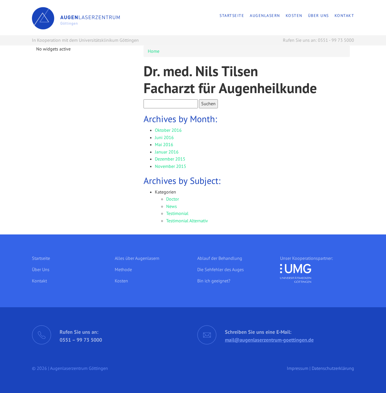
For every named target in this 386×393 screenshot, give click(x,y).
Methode (123, 269)
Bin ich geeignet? (213, 281)
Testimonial (177, 213)
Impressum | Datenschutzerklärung (320, 368)
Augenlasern (265, 15)
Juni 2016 (164, 137)
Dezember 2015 (170, 159)
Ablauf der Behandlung (219, 258)
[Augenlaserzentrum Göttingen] (76, 18)
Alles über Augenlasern (137, 258)
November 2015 (170, 166)
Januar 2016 (167, 152)
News (171, 206)
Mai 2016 (164, 144)
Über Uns (318, 15)
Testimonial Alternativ (187, 220)
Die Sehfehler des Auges (220, 269)
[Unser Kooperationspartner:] (295, 271)
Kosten (294, 15)
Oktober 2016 (168, 130)
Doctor (172, 199)
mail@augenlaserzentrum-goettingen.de (269, 340)
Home (153, 51)
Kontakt (344, 15)
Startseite (232, 15)
